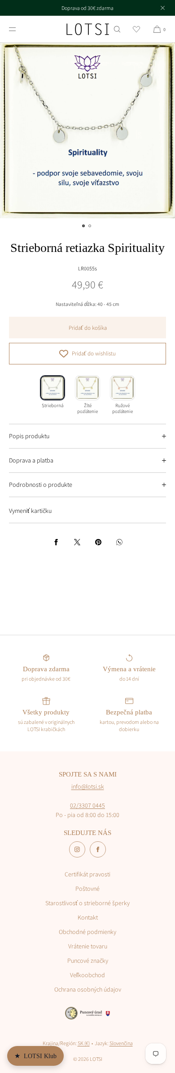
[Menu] (20, 29)
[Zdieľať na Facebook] (56, 542)
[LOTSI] (87, 29)
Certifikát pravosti (87, 874)
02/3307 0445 (87, 805)
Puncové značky (87, 960)
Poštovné (87, 888)
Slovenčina (121, 1043)
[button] (117, 29)
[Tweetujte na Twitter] (77, 542)
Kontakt (88, 917)
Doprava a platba (31, 460)
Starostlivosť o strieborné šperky (87, 903)
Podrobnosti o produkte (40, 484)
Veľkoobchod (87, 975)
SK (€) (84, 1043)
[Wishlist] (136, 29)
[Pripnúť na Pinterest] (98, 542)
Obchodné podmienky (87, 932)
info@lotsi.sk (87, 786)
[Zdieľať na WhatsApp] (119, 542)
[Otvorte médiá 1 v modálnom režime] (87, 130)
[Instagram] (77, 849)
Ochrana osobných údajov (87, 989)
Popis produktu (29, 436)
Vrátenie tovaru (87, 946)
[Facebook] (98, 849)
